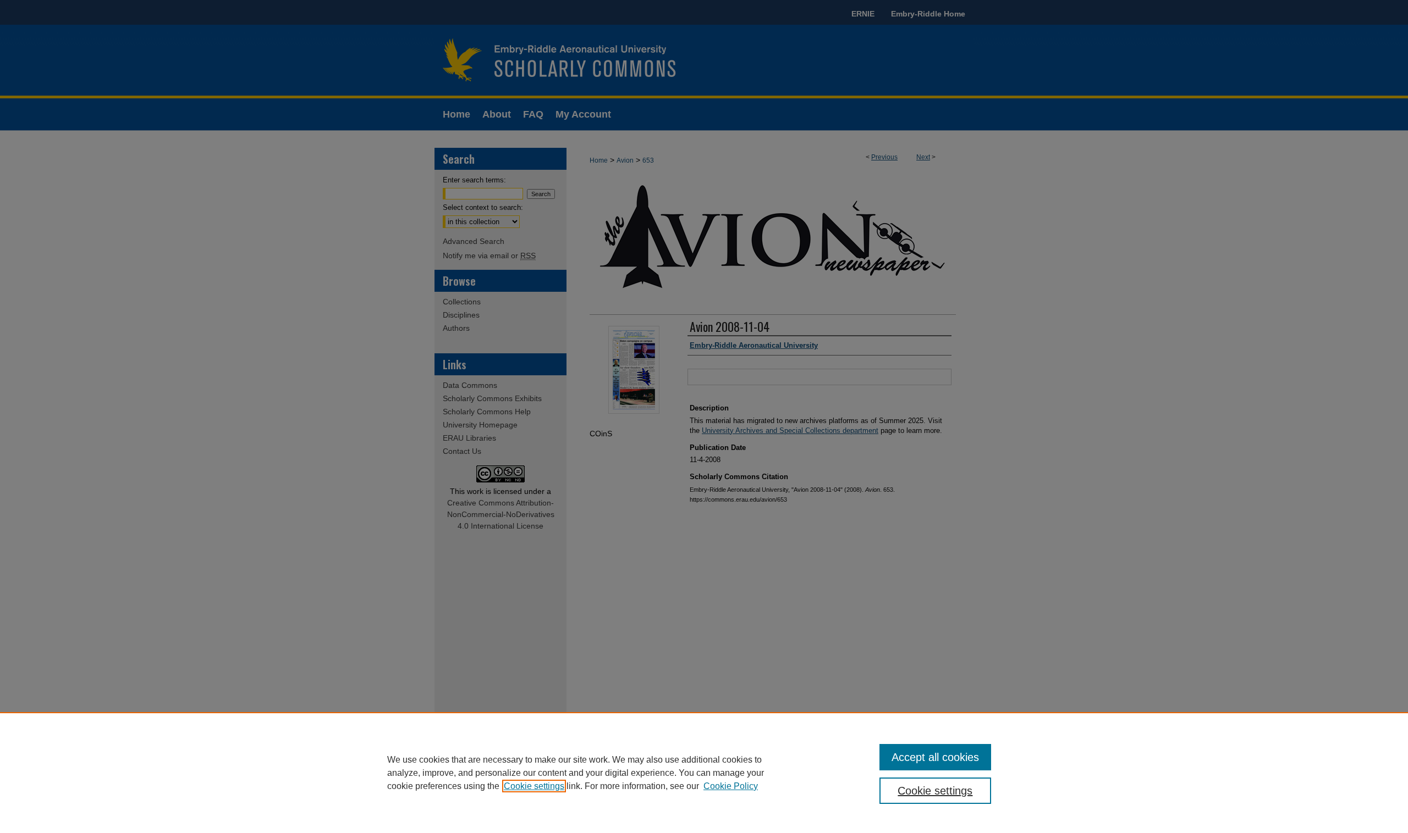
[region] (704, 772)
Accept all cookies (935, 757)
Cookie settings (534, 786)
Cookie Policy (730, 786)
